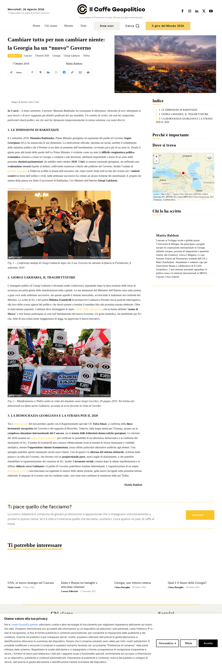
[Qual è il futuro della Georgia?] (191, 567)
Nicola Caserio (14, 587)
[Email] (79, 72)
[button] (132, 26)
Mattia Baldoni (74, 63)
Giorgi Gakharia (72, 55)
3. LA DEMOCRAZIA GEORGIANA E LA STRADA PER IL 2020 (184, 120)
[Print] (87, 72)
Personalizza (166, 643)
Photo (116, 91)
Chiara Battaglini (122, 587)
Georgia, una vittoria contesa (132, 582)
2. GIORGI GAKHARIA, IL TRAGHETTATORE (183, 114)
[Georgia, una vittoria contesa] (137, 567)
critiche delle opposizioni (88, 309)
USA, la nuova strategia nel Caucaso (31, 582)
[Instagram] (189, 11)
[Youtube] (210, 11)
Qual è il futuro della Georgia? (187, 582)
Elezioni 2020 (42, 55)
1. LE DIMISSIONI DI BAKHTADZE (178, 110)
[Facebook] (182, 11)
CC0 (154, 91)
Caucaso (28, 55)
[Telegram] (64, 72)
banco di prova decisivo (44, 438)
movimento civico (17, 470)
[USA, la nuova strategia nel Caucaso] (31, 567)
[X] (203, 11)
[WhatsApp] (56, 72)
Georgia (56, 55)
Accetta (208, 643)
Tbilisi (86, 55)
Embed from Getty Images (20, 189)
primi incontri (20, 423)
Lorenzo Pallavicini (69, 591)
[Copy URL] (72, 72)
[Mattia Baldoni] (63, 63)
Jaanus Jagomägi (129, 91)
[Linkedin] (196, 11)
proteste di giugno (17, 171)
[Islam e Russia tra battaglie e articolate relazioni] (84, 567)
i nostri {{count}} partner (24, 624)
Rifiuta (188, 643)
